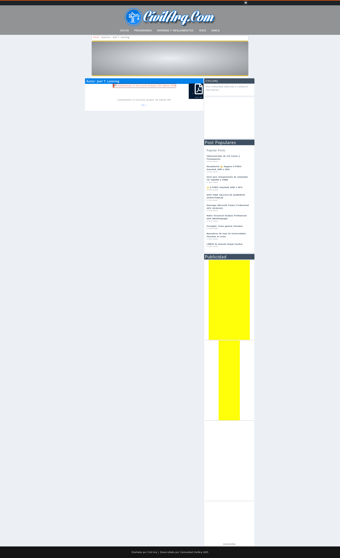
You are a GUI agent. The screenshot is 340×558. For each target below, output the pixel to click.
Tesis (202, 30)
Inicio (124, 30)
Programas (143, 30)
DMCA (215, 30)
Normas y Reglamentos (175, 30)
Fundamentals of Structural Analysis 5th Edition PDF (144, 100)
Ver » (144, 105)
